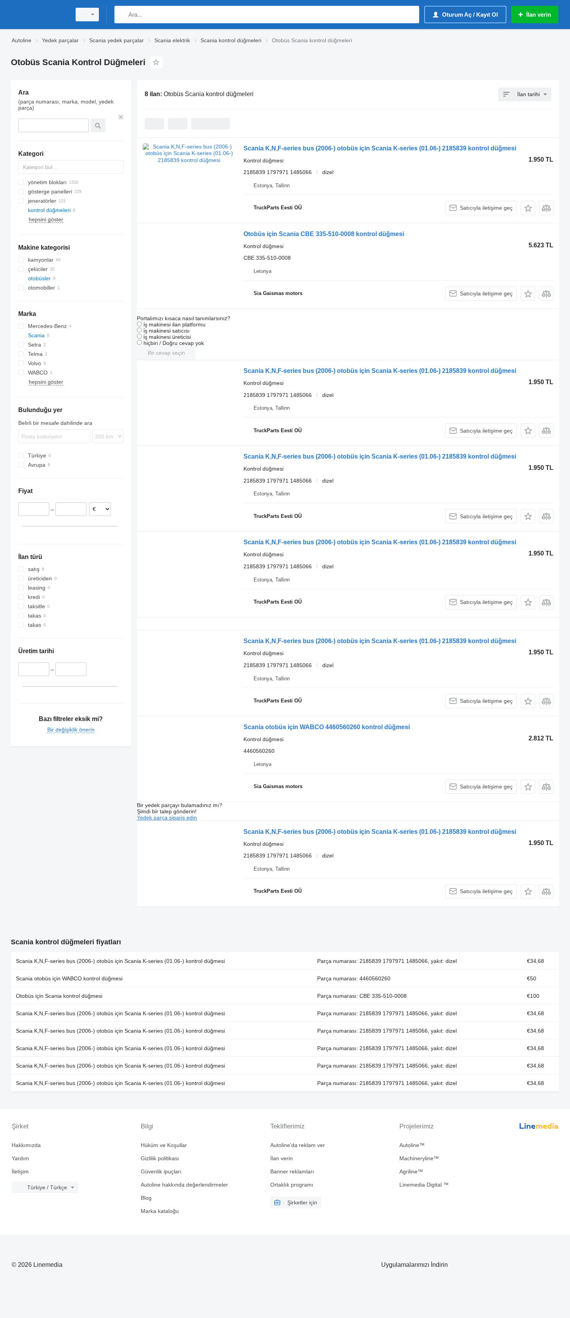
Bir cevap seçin (166, 353)
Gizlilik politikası (160, 1158)
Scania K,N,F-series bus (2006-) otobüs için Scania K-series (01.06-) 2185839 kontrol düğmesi (380, 148)
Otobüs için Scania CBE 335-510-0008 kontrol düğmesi (324, 234)
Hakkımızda (26, 1145)
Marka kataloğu (160, 1211)
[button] (528, 208)
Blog (146, 1198)
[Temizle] (121, 117)
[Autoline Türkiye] (39, 14)
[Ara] (122, 14)
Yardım (20, 1158)
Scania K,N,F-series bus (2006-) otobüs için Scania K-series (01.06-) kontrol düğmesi (120, 961)
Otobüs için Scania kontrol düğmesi (59, 996)
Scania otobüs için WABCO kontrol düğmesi (69, 978)
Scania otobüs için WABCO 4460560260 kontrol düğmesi (327, 727)
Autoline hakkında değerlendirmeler (184, 1185)
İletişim (20, 1171)
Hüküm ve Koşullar (164, 1145)
